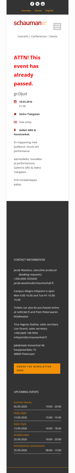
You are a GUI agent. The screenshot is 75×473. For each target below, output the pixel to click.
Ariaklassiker (21, 435)
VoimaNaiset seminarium (29, 446)
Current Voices (23, 402)
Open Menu (57, 26)
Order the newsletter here (34, 368)
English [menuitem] (50, 10)
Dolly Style (20, 413)
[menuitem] (26, 10)
